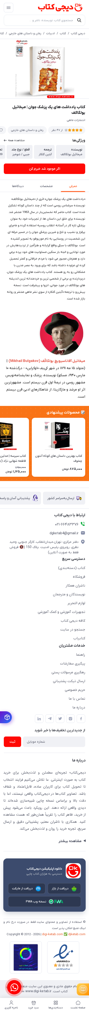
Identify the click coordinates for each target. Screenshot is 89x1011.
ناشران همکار (75, 585)
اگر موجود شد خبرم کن (44, 169)
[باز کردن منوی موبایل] (8, 7)
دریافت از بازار (60, 888)
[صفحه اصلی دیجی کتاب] (55, 7)
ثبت (12, 742)
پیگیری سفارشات (72, 663)
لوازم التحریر (76, 603)
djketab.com (76, 934)
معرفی (73, 186)
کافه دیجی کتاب (73, 620)
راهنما (80, 654)
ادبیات (50, 33)
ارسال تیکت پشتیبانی (69, 681)
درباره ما (78, 707)
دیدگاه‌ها (18, 186)
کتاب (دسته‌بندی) (71, 568)
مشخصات (46, 186)
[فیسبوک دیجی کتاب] (81, 718)
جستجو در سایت (72, 629)
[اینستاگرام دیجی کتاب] (70, 718)
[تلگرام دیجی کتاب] (49, 718)
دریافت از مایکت (22, 888)
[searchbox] (44, 20)
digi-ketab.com (52, 934)
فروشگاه (79, 576)
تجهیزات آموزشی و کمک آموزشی (61, 612)
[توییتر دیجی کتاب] (60, 718)
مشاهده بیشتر (69, 841)
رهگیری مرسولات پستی (68, 672)
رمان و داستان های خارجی (25, 33)
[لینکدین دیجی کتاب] (39, 718)
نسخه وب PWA (36, 902)
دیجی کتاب (78, 33)
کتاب (63, 33)
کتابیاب (79, 638)
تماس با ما (77, 698)
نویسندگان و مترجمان (69, 594)
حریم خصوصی (75, 690)
